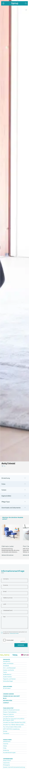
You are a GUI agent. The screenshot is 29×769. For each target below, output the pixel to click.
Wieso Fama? (7, 760)
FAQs (4, 748)
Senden (21, 645)
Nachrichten (7, 700)
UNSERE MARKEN (8, 694)
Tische (5, 672)
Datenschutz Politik (14, 633)
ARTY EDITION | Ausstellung (11, 729)
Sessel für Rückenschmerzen (11, 710)
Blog (5, 698)
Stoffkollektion (7, 674)
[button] (26, 3)
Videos (5, 746)
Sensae (5, 731)
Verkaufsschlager (8, 681)
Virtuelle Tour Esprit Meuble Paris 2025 (14, 722)
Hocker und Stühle (8, 670)
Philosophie (6, 765)
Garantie (5, 743)
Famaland (6, 733)
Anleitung (6, 750)
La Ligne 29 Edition (8, 716)
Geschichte (6, 762)
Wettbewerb (6, 741)
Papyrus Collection (8, 714)
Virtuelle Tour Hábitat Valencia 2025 (13, 724)
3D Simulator (7, 688)
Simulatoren (7, 686)
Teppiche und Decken (9, 679)
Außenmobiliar (7, 676)
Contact (6, 702)
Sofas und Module (8, 663)
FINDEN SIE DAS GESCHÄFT (11, 696)
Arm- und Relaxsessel (9, 668)
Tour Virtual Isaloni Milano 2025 (12, 727)
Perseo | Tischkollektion (10, 712)
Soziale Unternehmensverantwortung (14, 767)
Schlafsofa (6, 665)
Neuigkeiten (6, 661)
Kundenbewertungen (9, 752)
